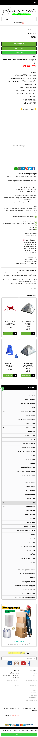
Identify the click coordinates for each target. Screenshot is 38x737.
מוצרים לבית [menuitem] (30, 427)
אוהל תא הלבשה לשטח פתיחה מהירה (10, 365)
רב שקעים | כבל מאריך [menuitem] (27, 467)
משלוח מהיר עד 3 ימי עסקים (29, 709)
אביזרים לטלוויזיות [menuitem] (28, 447)
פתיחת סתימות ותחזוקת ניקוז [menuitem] (25, 597)
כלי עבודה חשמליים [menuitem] (28, 546)
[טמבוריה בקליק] (19, 11)
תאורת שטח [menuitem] (31, 522)
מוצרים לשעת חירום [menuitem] (28, 404)
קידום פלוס (16, 728)
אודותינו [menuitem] (35, 675)
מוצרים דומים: (31, 296)
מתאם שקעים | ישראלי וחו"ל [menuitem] (25, 471)
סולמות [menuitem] (32, 554)
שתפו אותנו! (16, 688)
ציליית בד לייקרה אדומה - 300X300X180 (10, 323)
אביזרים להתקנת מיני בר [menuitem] (26, 570)
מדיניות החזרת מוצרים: (28, 270)
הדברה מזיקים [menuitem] (30, 495)
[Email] (19, 168)
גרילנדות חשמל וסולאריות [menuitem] (26, 530)
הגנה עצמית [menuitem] (31, 498)
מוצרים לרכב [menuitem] (30, 423)
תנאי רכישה (16, 683)
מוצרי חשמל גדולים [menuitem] (28, 593)
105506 (30, 33)
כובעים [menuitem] (32, 538)
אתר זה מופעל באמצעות (19, 728)
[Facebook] (33, 168)
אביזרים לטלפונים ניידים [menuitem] (26, 451)
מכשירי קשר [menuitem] (31, 510)
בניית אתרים (10, 728)
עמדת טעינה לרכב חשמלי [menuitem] (26, 419)
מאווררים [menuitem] (31, 463)
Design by (11, 715)
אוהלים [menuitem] (32, 502)
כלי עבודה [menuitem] (31, 542)
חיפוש (7, 19)
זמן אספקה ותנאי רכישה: (27, 174)
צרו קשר (16, 670)
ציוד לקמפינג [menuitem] (30, 506)
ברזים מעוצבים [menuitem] (30, 483)
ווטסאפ (18, 53)
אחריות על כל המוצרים (11, 708)
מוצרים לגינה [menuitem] (30, 491)
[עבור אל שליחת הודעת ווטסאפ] (2, 389)
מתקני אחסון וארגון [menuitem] (28, 582)
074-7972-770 (11, 680)
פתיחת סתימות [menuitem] (30, 479)
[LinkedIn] (23, 168)
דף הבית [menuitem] (32, 392)
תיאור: (34, 56)
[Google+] (26, 168)
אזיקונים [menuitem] (32, 566)
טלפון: (17, 680)
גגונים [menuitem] (33, 439)
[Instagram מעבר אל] (16, 664)
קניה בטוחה (19, 642)
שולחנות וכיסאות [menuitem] (29, 589)
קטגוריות (31, 387)
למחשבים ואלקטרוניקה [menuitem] (27, 443)
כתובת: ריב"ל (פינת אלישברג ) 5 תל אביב (10, 676)
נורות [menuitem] (33, 534)
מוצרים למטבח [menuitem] (30, 435)
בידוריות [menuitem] (32, 518)
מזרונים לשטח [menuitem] (30, 514)
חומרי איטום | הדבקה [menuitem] (27, 558)
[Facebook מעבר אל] (29, 664)
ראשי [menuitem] (35, 673)
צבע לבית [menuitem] (31, 431)
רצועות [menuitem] (32, 562)
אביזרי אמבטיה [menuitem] (30, 487)
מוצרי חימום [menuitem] (30, 459)
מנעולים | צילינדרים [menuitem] (28, 475)
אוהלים (29, 29)
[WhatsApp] (16, 168)
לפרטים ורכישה (26, 334)
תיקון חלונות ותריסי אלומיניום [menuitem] (25, 585)
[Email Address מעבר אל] (10, 664)
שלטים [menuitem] (32, 578)
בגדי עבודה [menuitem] (31, 550)
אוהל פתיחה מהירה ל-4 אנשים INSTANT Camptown (28, 324)
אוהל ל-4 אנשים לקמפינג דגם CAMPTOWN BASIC (28, 366)
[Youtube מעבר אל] (23, 664)
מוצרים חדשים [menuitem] (30, 400)
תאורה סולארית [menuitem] (29, 526)
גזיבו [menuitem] (33, 407)
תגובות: (34, 288)
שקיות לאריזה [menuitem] (30, 415)
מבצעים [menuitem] (32, 396)
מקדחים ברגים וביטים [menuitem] (27, 574)
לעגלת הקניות (18, 22)
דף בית (35, 29)
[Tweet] (30, 168)
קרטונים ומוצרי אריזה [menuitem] (27, 411)
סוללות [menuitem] (32, 455)
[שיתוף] (33, 333)
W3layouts (15, 715)
